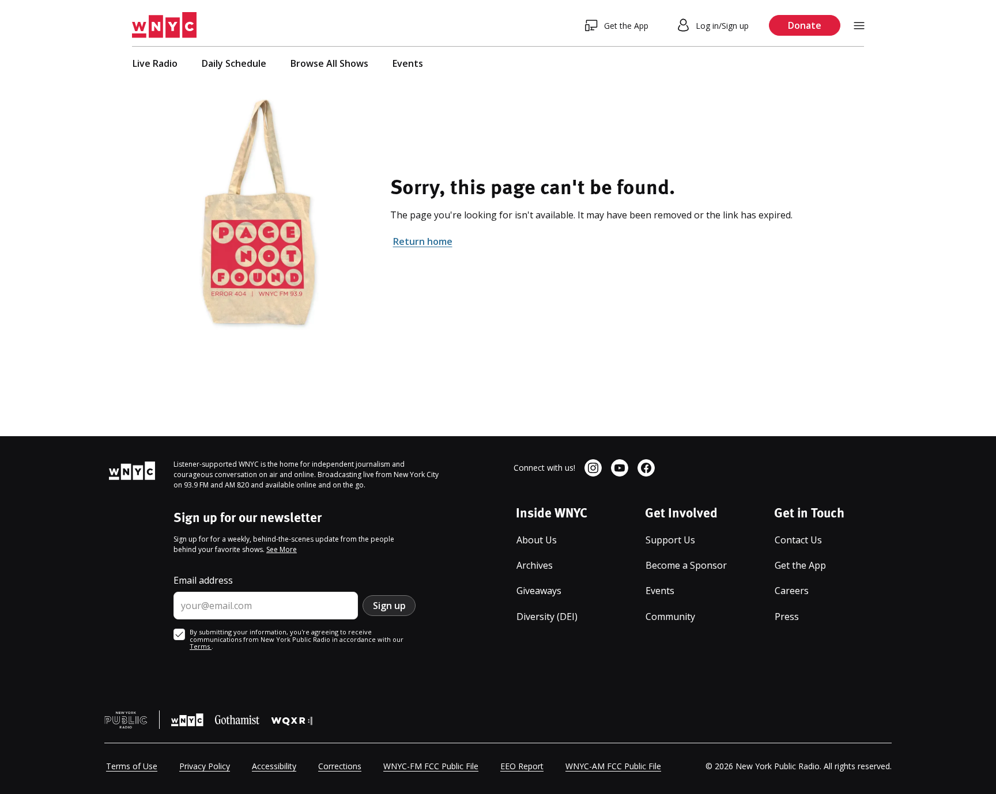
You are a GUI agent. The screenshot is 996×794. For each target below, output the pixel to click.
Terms (201, 646)
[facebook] (646, 468)
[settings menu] (859, 25)
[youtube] (619, 468)
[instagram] (593, 468)
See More (281, 549)
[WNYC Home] (164, 25)
